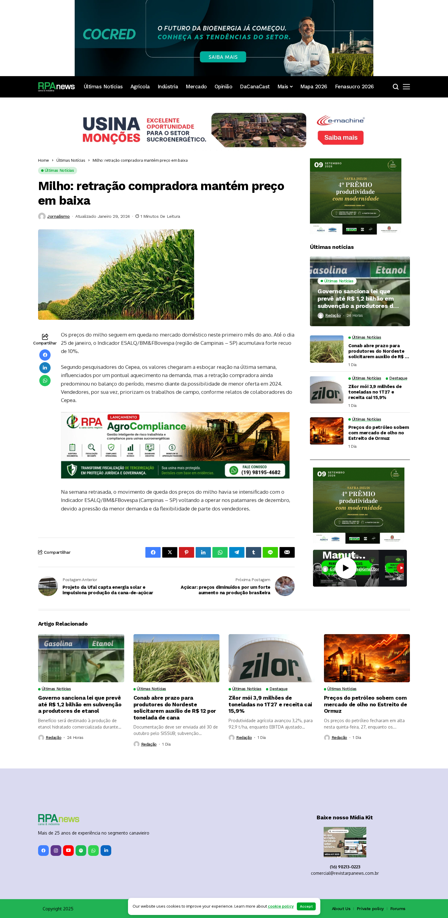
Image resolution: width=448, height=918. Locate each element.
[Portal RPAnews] (56, 86)
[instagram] (56, 850)
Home (43, 160)
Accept (306, 906)
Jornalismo (58, 216)
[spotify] (81, 850)
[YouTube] (68, 850)
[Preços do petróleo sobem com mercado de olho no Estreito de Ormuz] (326, 431)
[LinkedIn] (106, 850)
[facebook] (43, 850)
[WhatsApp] (93, 850)
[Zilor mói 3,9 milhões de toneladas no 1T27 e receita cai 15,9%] (326, 390)
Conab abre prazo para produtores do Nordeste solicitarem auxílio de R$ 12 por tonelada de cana (379, 351)
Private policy (370, 908)
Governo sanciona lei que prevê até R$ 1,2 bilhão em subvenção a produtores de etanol (357, 298)
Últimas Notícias (70, 160)
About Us (341, 908)
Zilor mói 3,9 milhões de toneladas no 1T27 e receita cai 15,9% (375, 392)
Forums (397, 908)
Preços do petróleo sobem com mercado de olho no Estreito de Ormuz (378, 433)
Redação (333, 315)
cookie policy (281, 906)
